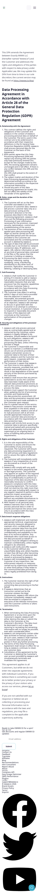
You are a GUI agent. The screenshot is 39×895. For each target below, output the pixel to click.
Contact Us (7, 752)
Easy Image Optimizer (11, 774)
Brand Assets (8, 786)
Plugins (5, 778)
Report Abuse (8, 766)
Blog (4, 760)
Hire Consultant (9, 764)
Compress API (8, 772)
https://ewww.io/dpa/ (24, 80)
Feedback (6, 754)
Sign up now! (6, 730)
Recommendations (10, 762)
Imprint (5, 792)
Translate (6, 756)
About (4, 768)
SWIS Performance (10, 776)
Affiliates (6, 758)
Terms (4, 790)
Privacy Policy (8, 788)
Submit (9, 746)
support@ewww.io (10, 782)
